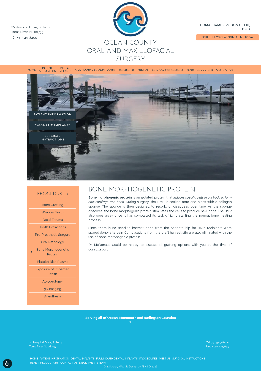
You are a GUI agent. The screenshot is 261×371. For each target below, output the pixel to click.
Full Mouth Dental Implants (95, 69)
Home (32, 69)
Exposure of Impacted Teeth (52, 271)
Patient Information (54, 358)
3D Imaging (52, 289)
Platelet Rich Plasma (52, 262)
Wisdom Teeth (53, 212)
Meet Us (143, 69)
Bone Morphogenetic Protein (52, 252)
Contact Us (224, 69)
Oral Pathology (52, 242)
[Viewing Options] (7, 363)
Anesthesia (52, 296)
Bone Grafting (52, 205)
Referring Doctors (199, 69)
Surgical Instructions (167, 69)
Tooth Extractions (52, 227)
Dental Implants (82, 358)
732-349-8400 (220, 342)
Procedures (126, 69)
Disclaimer (87, 362)
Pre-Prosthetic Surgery (52, 234)
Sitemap (101, 362)
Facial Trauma (52, 220)
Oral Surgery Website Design (120, 366)
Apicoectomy (52, 281)
